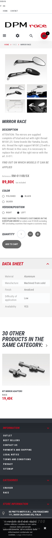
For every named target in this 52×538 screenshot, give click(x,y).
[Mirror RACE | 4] (37, 105)
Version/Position (13, 207)
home (5, 11)
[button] (41, 345)
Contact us (10, 445)
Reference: (6, 176)
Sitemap (8, 469)
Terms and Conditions (17, 459)
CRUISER (8, 488)
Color (6, 190)
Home (6, 44)
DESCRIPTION (10, 129)
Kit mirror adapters (12, 391)
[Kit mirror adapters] (26, 369)
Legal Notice (11, 454)
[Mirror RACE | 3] (15, 105)
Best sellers (11, 440)
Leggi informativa (24, 535)
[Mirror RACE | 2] (37, 90)
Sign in (3, 1)
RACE (15, 44)
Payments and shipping (17, 450)
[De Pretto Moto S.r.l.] (26, 24)
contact (14, 11)
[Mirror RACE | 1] (15, 90)
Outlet (7, 435)
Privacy (8, 464)
